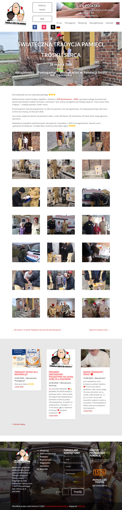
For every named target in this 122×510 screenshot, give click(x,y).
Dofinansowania (48, 453)
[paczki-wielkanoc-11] (61, 225)
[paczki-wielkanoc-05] (61, 169)
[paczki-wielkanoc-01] (26, 142)
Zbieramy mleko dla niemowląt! (26, 373)
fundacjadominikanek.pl (57, 506)
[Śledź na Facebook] (35, 27)
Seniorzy (52, 385)
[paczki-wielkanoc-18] (96, 280)
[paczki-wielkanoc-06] (96, 169)
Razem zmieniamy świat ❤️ (93, 373)
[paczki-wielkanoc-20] (61, 308)
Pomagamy (70, 23)
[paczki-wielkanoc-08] (61, 197)
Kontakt (109, 23)
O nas (59, 23)
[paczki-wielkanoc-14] (61, 253)
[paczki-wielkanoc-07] (26, 197)
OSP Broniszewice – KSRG (67, 99)
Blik (42, 18)
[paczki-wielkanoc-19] (26, 308)
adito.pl (81, 506)
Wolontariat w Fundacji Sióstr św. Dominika (78, 73)
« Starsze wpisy (18, 424)
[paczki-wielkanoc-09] (96, 197)
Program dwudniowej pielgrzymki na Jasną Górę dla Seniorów (61, 375)
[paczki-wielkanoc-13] (26, 253)
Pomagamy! (47, 72)
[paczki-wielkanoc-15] (96, 253)
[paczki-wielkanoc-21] (96, 308)
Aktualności (24, 72)
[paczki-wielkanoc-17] (61, 280)
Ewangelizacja (96, 23)
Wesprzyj (82, 23)
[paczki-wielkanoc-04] (26, 169)
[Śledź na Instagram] (44, 27)
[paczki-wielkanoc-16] (26, 280)
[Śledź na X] (53, 27)
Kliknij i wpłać (42, 7)
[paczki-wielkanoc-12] (96, 225)
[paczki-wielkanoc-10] (26, 225)
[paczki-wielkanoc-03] (96, 142)
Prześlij (77, 491)
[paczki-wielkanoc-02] (61, 142)
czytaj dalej (19, 387)
